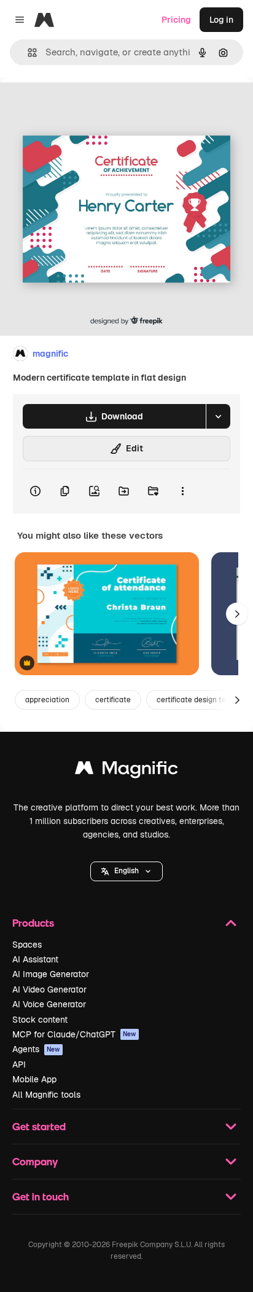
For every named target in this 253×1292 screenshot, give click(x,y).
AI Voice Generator (49, 1004)
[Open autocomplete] (27, 52)
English (126, 871)
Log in (221, 19)
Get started (39, 1126)
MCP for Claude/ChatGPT (74, 1034)
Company (35, 1161)
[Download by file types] (218, 416)
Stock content (40, 1019)
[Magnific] (126, 770)
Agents (36, 1049)
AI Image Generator (50, 974)
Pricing (176, 19)
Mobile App (34, 1079)
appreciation (47, 700)
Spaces (27, 944)
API (19, 1064)
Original (78, 105)
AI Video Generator (49, 989)
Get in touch (40, 1196)
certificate (113, 700)
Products (33, 922)
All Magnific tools (46, 1094)
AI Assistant (35, 959)
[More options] (182, 491)
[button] (126, 871)
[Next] (237, 613)
